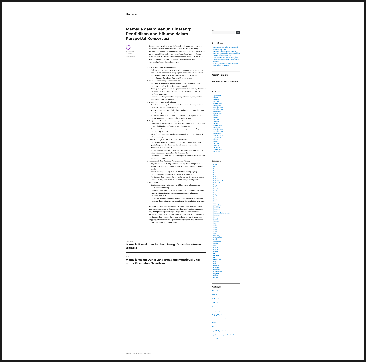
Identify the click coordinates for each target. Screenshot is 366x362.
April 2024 (216, 145)
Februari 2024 (217, 149)
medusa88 (215, 339)
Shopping (216, 255)
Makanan (216, 221)
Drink (215, 199)
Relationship (217, 241)
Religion (215, 243)
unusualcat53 (130, 51)
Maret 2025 (216, 123)
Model (215, 225)
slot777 (214, 323)
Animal (215, 169)
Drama (215, 197)
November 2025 (218, 109)
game (214, 203)
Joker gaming (216, 311)
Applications (217, 173)
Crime (215, 193)
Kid (214, 217)
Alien (214, 167)
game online (217, 205)
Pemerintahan (217, 237)
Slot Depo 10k (216, 299)
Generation (216, 209)
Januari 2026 (217, 105)
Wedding (216, 275)
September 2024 (218, 135)
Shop (214, 253)
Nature (215, 233)
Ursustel (131, 14)
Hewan (215, 211)
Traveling (216, 267)
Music (215, 229)
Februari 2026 (217, 103)
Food (214, 201)
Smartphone (217, 259)
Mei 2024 (216, 143)
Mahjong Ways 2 (217, 315)
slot (213, 327)
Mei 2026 (216, 101)
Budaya (215, 185)
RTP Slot (214, 295)
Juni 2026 (216, 99)
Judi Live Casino (216, 303)
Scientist (215, 249)
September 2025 (218, 113)
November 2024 (218, 131)
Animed (215, 171)
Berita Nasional (217, 183)
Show (215, 257)
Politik (215, 239)
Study (215, 263)
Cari (213, 30)
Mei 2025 (216, 119)
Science (215, 247)
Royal (214, 245)
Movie (215, 227)
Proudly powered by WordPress (142, 353)
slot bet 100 (215, 291)
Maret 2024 (216, 147)
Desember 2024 (218, 129)
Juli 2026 (216, 97)
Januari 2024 (217, 151)
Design (215, 195)
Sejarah (215, 251)
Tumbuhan (216, 269)
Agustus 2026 (217, 95)
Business (216, 187)
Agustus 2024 (217, 137)
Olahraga (216, 235)
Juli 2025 (215, 115)
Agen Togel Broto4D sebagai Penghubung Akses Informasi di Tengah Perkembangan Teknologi (226, 59)
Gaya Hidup (216, 207)
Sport (214, 261)
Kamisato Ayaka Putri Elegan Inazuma (224, 51)
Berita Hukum (217, 179)
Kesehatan (216, 215)
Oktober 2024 (217, 133)
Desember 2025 (218, 107)
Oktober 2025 (217, 111)
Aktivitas (215, 165)
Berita (215, 177)
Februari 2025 (217, 125)
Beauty (215, 175)
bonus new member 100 (219, 319)
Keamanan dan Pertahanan (221, 213)
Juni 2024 (216, 141)
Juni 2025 (216, 117)
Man (214, 223)
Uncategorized (130, 56)
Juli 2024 (215, 139)
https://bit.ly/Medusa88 (219, 331)
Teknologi (216, 265)
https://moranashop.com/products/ (223, 335)
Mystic (215, 231)
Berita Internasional (219, 181)
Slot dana (214, 307)
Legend (215, 219)
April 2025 (216, 121)
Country (215, 191)
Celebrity (215, 189)
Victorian (216, 273)
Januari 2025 (217, 127)
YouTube (215, 277)
